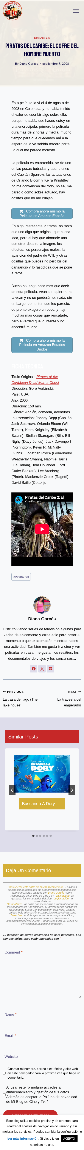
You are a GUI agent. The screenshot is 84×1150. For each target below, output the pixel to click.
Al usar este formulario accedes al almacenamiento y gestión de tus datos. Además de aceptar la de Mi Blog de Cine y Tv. (41, 1094)
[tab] (33, 836)
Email (10, 1036)
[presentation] (42, 774)
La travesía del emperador (69, 698)
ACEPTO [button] (69, 1138)
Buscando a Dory (38, 803)
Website (11, 1057)
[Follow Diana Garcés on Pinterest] (50, 668)
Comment (14, 952)
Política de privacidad (59, 1097)
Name (11, 1014)
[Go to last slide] (12, 790)
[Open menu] (76, 11)
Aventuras (21, 576)
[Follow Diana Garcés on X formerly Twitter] (42, 668)
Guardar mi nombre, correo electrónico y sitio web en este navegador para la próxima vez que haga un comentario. (44, 1073)
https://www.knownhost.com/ (58, 912)
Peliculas (42, 38)
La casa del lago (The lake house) (20, 698)
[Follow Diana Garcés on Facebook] (33, 668)
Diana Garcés (28, 63)
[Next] (71, 790)
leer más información (22, 1138)
